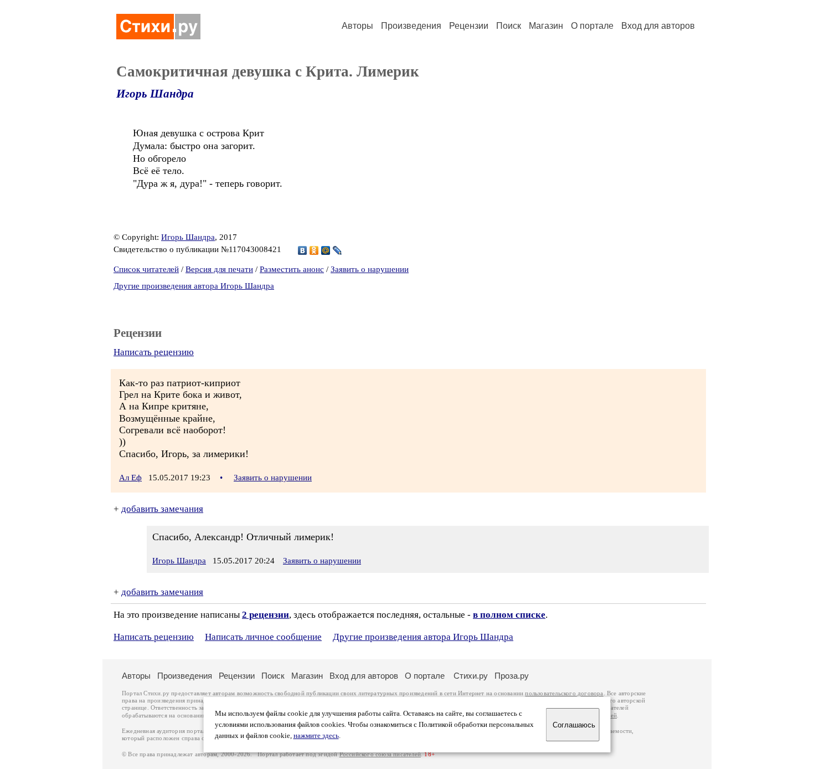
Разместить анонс (292, 269)
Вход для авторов (658, 25)
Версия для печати (219, 269)
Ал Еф (130, 477)
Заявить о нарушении (370, 269)
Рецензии (468, 25)
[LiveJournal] (337, 250)
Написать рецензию (154, 352)
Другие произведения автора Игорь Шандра (194, 285)
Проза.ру (511, 675)
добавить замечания (162, 509)
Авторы (357, 25)
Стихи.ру (471, 675)
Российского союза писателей (380, 754)
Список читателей (146, 269)
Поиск (508, 25)
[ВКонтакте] (302, 250)
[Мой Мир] (326, 250)
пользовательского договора (564, 693)
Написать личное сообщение (263, 637)
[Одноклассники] (314, 250)
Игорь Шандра (155, 93)
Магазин (546, 25)
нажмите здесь (316, 736)
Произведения (411, 25)
